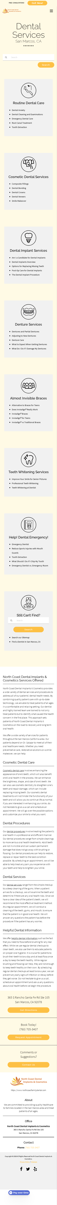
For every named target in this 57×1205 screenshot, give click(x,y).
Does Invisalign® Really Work (25, 409)
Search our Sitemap (20, 637)
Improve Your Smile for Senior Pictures (29, 479)
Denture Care (18, 340)
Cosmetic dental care (13, 770)
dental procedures (16, 831)
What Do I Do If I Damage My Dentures (29, 348)
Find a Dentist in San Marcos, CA (26, 641)
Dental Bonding (19, 188)
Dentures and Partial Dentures (25, 331)
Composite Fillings (20, 183)
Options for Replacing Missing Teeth (28, 266)
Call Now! (37, 3)
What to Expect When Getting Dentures (29, 344)
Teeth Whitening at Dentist (24, 487)
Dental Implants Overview (23, 262)
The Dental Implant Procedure (26, 274)
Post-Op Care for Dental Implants (27, 270)
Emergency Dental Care (22, 118)
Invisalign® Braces (20, 413)
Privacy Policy (25, 1162)
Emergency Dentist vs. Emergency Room (30, 565)
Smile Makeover (19, 200)
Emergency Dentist (20, 544)
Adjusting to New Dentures (24, 335)
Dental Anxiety (18, 110)
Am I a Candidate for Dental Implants (28, 257)
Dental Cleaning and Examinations (27, 114)
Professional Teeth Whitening (25, 483)
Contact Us (28, 1064)
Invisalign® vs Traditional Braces (26, 422)
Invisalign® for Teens (21, 418)
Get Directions (28, 1010)
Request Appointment (28, 1037)
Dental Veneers (19, 196)
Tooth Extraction (19, 127)
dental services (14, 884)
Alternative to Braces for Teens (26, 405)
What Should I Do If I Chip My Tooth (28, 561)
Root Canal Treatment (22, 123)
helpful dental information (24, 938)
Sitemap (34, 1162)
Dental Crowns (18, 192)
